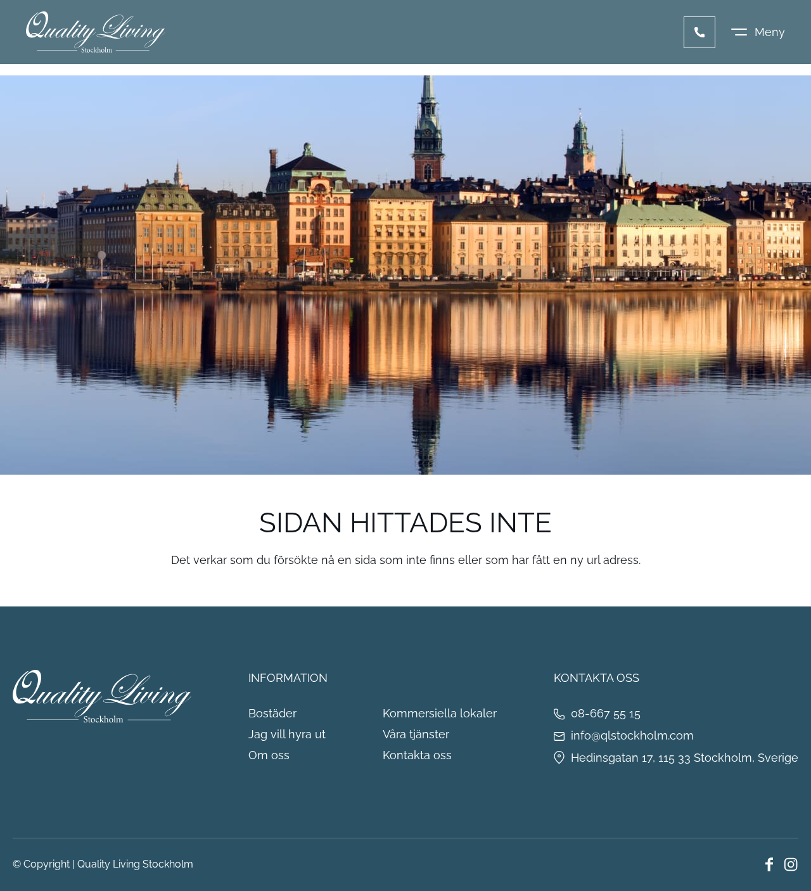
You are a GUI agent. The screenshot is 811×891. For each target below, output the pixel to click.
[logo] (95, 32)
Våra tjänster (416, 734)
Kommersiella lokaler (440, 713)
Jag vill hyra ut (287, 734)
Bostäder (272, 713)
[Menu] (758, 32)
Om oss (269, 755)
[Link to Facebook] (769, 864)
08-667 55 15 (699, 32)
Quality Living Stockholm (135, 864)
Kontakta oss (417, 755)
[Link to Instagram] (790, 864)
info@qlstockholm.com (632, 735)
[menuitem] (758, 32)
